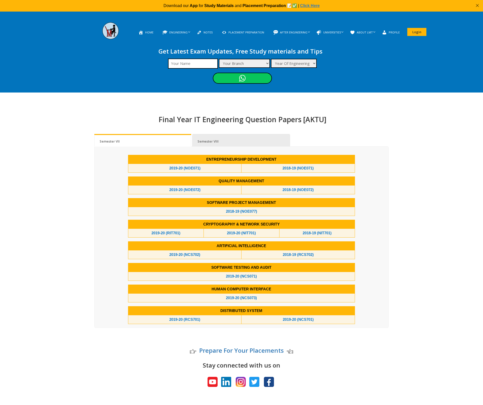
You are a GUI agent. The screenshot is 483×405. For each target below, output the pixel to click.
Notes (208, 32)
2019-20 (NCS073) (241, 298)
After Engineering (293, 32)
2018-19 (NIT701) (317, 233)
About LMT (365, 32)
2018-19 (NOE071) (298, 168)
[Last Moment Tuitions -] (110, 34)
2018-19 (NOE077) (241, 211)
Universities (332, 32)
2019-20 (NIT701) (241, 233)
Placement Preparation (246, 32)
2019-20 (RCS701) (184, 319)
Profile (394, 32)
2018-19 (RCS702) (298, 254)
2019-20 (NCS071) (241, 276)
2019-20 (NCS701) (298, 319)
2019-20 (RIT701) (165, 233)
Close (477, 5)
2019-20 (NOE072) (184, 190)
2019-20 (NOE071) (184, 168)
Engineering (178, 32)
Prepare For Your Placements (241, 350)
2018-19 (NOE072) (298, 190)
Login (416, 32)
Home (149, 32)
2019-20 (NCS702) (184, 254)
